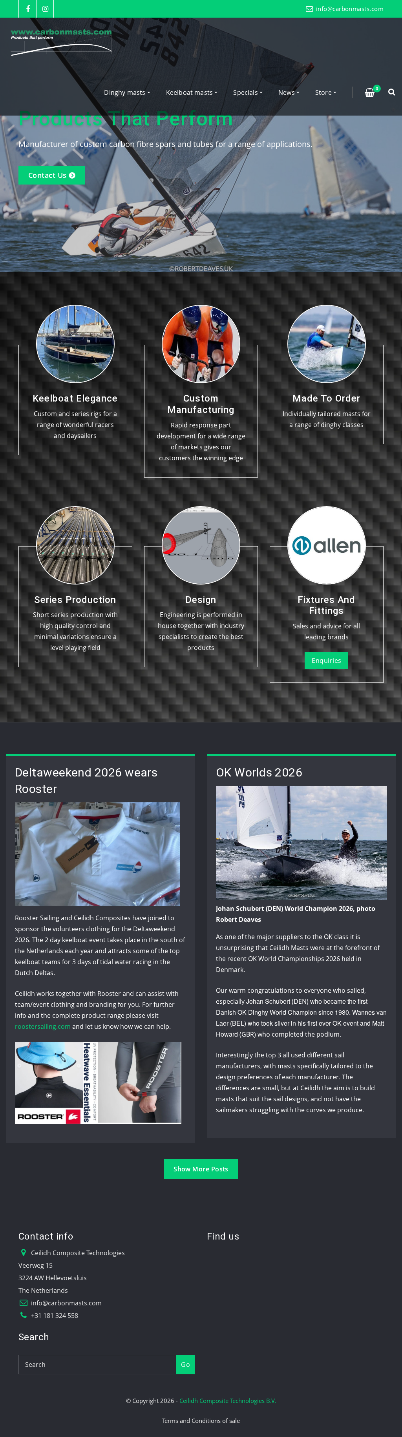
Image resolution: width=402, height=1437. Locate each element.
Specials (246, 92)
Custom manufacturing (200, 404)
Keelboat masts (190, 92)
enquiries (326, 660)
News (287, 92)
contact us (47, 175)
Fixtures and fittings (326, 605)
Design (200, 599)
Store (324, 92)
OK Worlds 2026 (259, 772)
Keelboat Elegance (75, 398)
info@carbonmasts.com (350, 9)
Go (185, 1364)
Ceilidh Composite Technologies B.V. (227, 1400)
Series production (75, 599)
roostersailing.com (43, 1026)
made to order (326, 398)
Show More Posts (201, 1169)
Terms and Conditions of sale (201, 1420)
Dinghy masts (125, 92)
